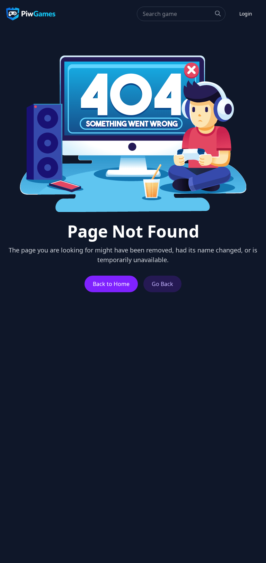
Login (245, 13)
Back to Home (111, 284)
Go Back (162, 284)
